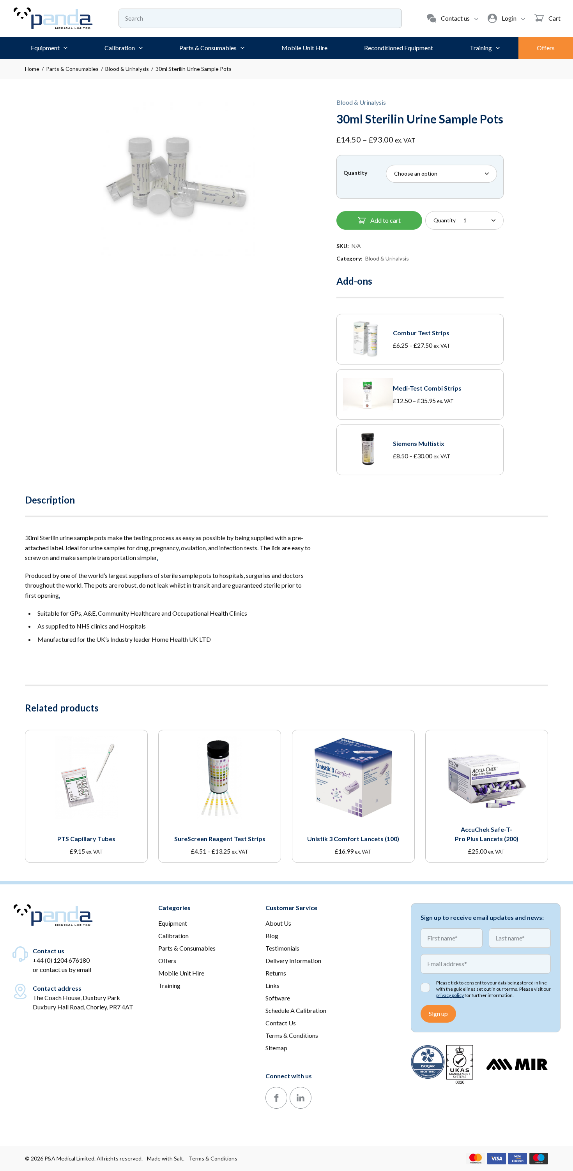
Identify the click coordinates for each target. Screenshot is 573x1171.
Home (32, 68)
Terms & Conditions (213, 1158)
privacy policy (450, 995)
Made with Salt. (165, 1158)
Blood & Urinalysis (127, 68)
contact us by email (65, 969)
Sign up (438, 1013)
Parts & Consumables (72, 68)
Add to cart (385, 220)
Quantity (355, 172)
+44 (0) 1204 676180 (61, 960)
